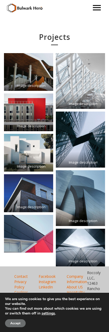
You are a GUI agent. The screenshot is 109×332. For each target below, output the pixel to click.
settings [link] (48, 313)
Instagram (47, 281)
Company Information (77, 279)
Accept (15, 323)
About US (75, 287)
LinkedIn (46, 287)
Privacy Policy (20, 284)
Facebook (47, 276)
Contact (21, 276)
